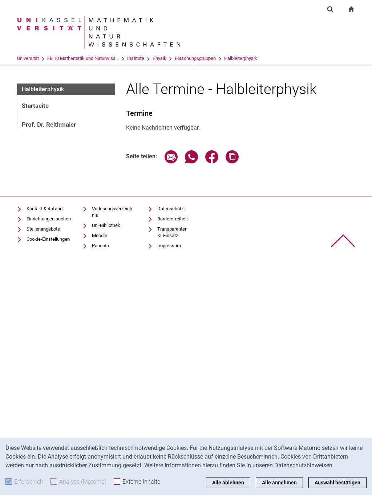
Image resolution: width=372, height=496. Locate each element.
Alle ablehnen (228, 482)
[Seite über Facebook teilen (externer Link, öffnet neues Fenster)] (211, 161)
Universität (28, 58)
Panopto (100, 245)
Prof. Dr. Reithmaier (49, 124)
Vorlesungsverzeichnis (113, 212)
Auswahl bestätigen (337, 482)
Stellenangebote (43, 229)
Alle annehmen (279, 482)
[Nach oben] (343, 241)
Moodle (99, 235)
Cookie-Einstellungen (48, 239)
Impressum (169, 245)
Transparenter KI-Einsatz (171, 232)
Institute (135, 58)
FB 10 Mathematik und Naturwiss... (83, 58)
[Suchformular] (330, 9)
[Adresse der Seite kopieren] (232, 161)
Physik (159, 58)
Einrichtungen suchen (49, 218)
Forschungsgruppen (195, 58)
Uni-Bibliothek (106, 225)
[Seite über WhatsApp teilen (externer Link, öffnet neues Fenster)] (191, 161)
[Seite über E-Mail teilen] (171, 161)
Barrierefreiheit (172, 218)
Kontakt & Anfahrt (45, 208)
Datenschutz (170, 208)
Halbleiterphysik (240, 58)
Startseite (35, 105)
